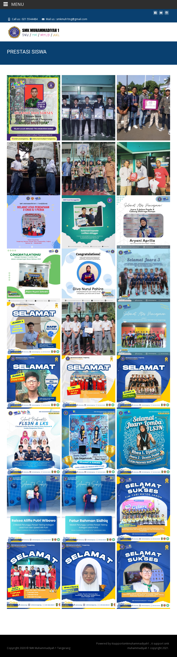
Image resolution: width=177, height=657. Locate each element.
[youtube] (161, 14)
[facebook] (155, 14)
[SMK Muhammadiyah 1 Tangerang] (30, 31)
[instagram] (166, 14)
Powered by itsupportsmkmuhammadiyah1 (123, 643)
